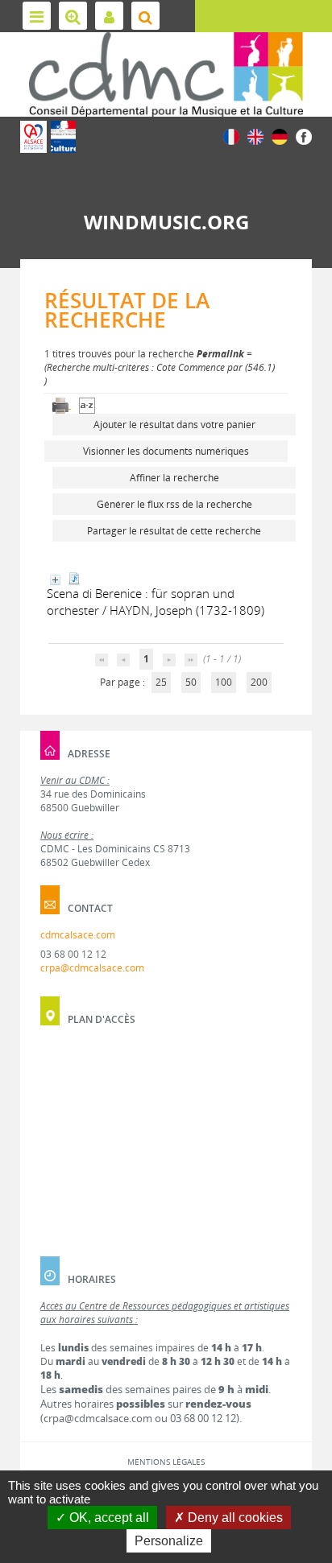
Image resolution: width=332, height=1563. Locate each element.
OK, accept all (107, 1517)
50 (191, 682)
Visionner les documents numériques (166, 451)
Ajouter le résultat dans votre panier (174, 424)
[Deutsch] (280, 135)
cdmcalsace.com (77, 935)
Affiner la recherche (174, 478)
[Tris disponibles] (87, 404)
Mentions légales (166, 1461)
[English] (255, 135)
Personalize (169, 1541)
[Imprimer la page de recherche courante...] (61, 404)
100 (223, 682)
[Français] (231, 135)
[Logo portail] (166, 74)
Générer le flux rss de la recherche (174, 504)
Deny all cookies (234, 1517)
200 (259, 682)
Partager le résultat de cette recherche (174, 531)
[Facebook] (304, 135)
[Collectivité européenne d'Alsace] (33, 137)
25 (161, 682)
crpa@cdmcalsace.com (92, 968)
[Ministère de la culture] (63, 137)
